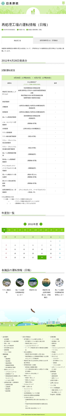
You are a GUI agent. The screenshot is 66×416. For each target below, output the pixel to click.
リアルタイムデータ (11, 371)
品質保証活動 (9, 384)
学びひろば (55, 356)
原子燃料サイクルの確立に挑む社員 (35, 341)
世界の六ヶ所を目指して (31, 373)
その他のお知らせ (29, 397)
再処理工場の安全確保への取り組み (35, 354)
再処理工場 (17, 40)
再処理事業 (9, 363)
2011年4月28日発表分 (9, 29)
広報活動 (53, 337)
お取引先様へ (54, 380)
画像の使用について (57, 390)
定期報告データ (10, 374)
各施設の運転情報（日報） (35, 29)
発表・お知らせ (27, 386)
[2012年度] (41, 224)
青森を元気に (28, 382)
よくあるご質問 (10, 380)
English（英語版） (56, 394)
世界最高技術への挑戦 (30, 365)
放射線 (55, 362)
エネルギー (56, 358)
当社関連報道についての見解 (32, 393)
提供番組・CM (56, 341)
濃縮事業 (8, 358)
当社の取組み (26, 337)
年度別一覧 (22, 29)
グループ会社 (7, 352)
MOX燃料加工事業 (10, 367)
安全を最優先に (28, 352)
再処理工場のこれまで (31, 343)
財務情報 (6, 350)
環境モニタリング (9, 369)
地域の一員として (30, 377)
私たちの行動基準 (9, 345)
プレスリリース (28, 389)
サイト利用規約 (55, 387)
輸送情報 (8, 391)
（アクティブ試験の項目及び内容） (32, 84)
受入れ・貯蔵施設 (49, 40)
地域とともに (27, 375)
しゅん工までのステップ (31, 345)
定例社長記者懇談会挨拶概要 (32, 395)
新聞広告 (54, 343)
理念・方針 (7, 343)
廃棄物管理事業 (10, 365)
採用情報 (53, 371)
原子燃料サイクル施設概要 (11, 341)
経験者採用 (55, 376)
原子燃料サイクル (58, 360)
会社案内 (5, 337)
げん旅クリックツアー (58, 354)
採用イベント (55, 378)
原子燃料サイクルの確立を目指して (33, 339)
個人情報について (56, 392)
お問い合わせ (54, 383)
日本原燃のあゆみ (9, 347)
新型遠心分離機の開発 (31, 367)
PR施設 (54, 352)
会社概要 (6, 339)
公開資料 (8, 386)
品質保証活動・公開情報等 (11, 382)
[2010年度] (25, 224)
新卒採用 (54, 374)
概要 (5, 356)
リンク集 (53, 385)
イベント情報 (55, 339)
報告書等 (8, 389)
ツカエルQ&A (56, 365)
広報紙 (53, 345)
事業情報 (33, 13)
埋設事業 (8, 361)
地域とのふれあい (30, 380)
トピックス (27, 391)
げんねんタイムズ (29, 384)
